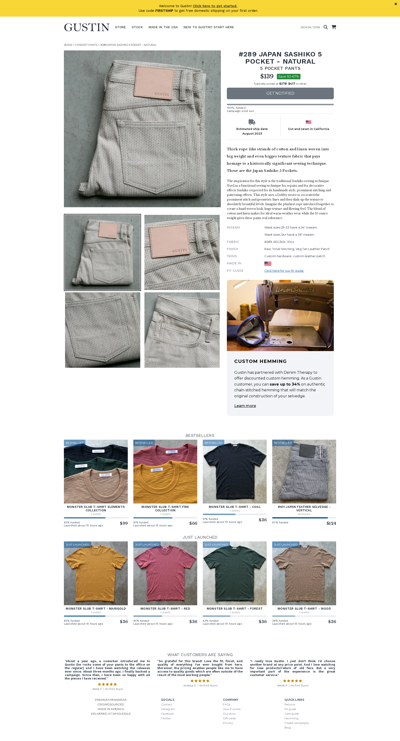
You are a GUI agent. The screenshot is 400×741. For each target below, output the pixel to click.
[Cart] (333, 27)
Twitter (166, 718)
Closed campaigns (296, 723)
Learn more (245, 406)
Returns (289, 704)
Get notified (280, 93)
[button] (142, 128)
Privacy (228, 723)
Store (120, 27)
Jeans (68, 44)
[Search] (326, 27)
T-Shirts (96, 514)
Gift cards (229, 718)
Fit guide (290, 709)
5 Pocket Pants (86, 44)
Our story (229, 713)
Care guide (291, 713)
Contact (166, 704)
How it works (232, 709)
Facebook (167, 713)
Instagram (168, 709)
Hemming (291, 718)
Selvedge (304, 514)
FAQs (226, 704)
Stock (137, 27)
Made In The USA (163, 27)
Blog (287, 727)
